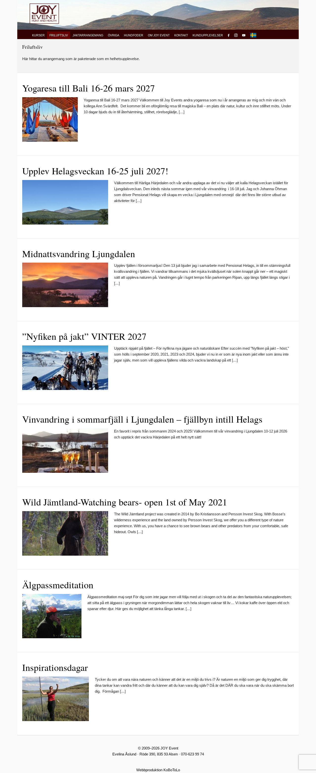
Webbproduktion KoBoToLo (158, 770)
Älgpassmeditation (57, 584)
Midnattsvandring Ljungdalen (78, 253)
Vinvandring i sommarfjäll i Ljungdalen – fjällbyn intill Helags (142, 419)
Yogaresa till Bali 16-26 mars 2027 (88, 88)
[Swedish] (253, 35)
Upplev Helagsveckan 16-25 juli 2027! (95, 170)
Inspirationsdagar (55, 667)
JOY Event (44, 13)
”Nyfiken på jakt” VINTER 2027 (84, 336)
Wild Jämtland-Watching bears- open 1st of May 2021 (124, 502)
